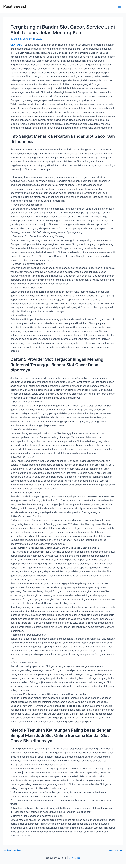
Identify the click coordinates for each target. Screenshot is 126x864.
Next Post (115, 850)
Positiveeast (14, 6)
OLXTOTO (16, 44)
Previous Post (13, 850)
